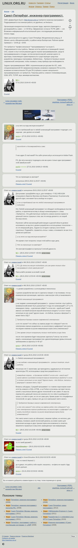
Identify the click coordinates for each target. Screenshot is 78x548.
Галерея (40, 3)
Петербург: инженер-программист (24, 500)
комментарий (16, 190)
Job (12, 11)
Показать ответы (21, 256)
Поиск (52, 7)
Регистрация (63, 3)
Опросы (38, 7)
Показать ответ (20, 184)
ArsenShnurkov (21, 446)
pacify (18, 167)
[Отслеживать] (70, 27)
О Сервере (5, 536)
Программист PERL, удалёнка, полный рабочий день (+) (62, 102)
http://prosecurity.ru (31, 20)
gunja (18, 136)
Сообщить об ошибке (8, 538)
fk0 (17, 80)
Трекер (46, 7)
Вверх (73, 536)
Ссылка (6, 94)
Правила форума (15, 536)
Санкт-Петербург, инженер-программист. (33, 15)
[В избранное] (70, 20)
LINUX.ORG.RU (13, 3)
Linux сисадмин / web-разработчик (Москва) (13, 102)
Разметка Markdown (28, 536)
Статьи (47, 3)
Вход (72, 3)
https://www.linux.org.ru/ (9, 540)
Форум (31, 7)
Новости (32, 3)
